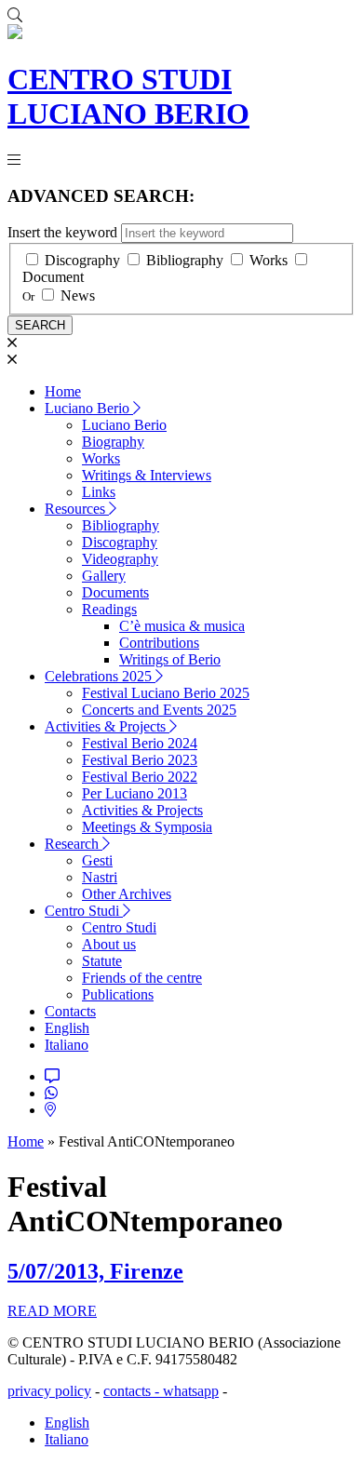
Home (63, 391)
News (77, 295)
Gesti (97, 860)
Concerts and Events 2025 (159, 710)
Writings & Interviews (146, 475)
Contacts (70, 1011)
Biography (113, 442)
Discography (82, 260)
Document (53, 277)
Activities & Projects (107, 726)
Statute (102, 961)
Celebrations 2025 (100, 676)
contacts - (133, 1391)
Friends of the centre (142, 978)
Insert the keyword (62, 232)
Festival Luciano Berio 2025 (165, 693)
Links (98, 492)
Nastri (99, 877)
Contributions (159, 643)
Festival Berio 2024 (139, 743)
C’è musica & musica (182, 626)
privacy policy (49, 1391)
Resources (77, 509)
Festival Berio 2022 (139, 777)
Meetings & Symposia (147, 827)
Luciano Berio (89, 408)
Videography (120, 559)
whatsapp (191, 1391)
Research (73, 844)
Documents (115, 592)
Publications (118, 994)
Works (268, 260)
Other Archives (126, 894)
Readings (109, 609)
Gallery (104, 576)
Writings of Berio (170, 659)
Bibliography (184, 260)
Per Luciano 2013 (134, 793)
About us (109, 944)
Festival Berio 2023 (139, 760)
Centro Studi (84, 911)
